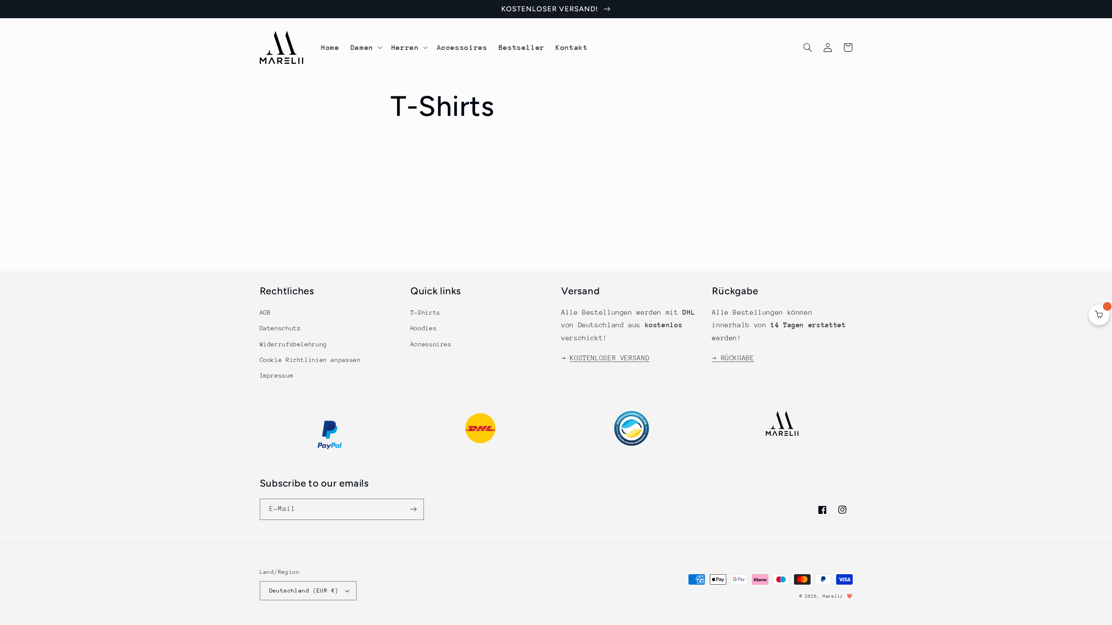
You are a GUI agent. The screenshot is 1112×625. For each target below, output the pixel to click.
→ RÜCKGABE (733, 358)
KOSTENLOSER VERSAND (609, 358)
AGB (265, 312)
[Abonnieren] (413, 509)
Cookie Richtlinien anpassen (310, 359)
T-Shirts (425, 312)
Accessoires (431, 344)
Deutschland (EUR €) (304, 590)
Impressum (277, 375)
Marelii (833, 596)
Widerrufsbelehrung (293, 344)
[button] (365, 47)
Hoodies (423, 328)
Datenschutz (280, 328)
